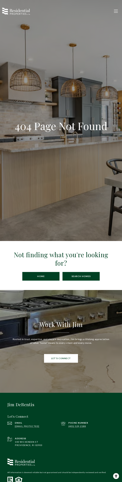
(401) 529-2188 (77, 426)
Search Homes (81, 276)
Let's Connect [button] (61, 358)
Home (41, 276)
